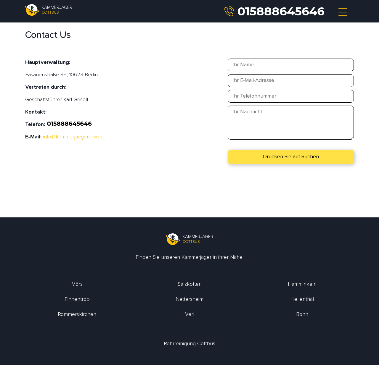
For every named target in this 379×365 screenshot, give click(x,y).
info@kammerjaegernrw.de (73, 137)
